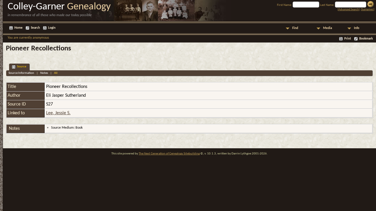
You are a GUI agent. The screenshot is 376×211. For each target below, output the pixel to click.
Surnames (367, 9)
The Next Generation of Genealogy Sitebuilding (169, 153)
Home (18, 28)
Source (21, 66)
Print (347, 38)
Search (35, 28)
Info (356, 28)
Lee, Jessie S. (58, 113)
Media (327, 28)
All (56, 73)
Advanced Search (348, 9)
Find (295, 28)
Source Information (21, 73)
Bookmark (366, 38)
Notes (44, 73)
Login (52, 28)
